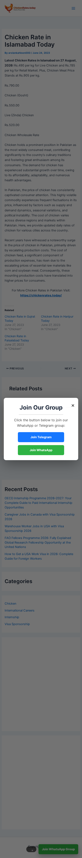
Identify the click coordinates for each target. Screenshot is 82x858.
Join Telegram (41, 437)
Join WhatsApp (41, 450)
